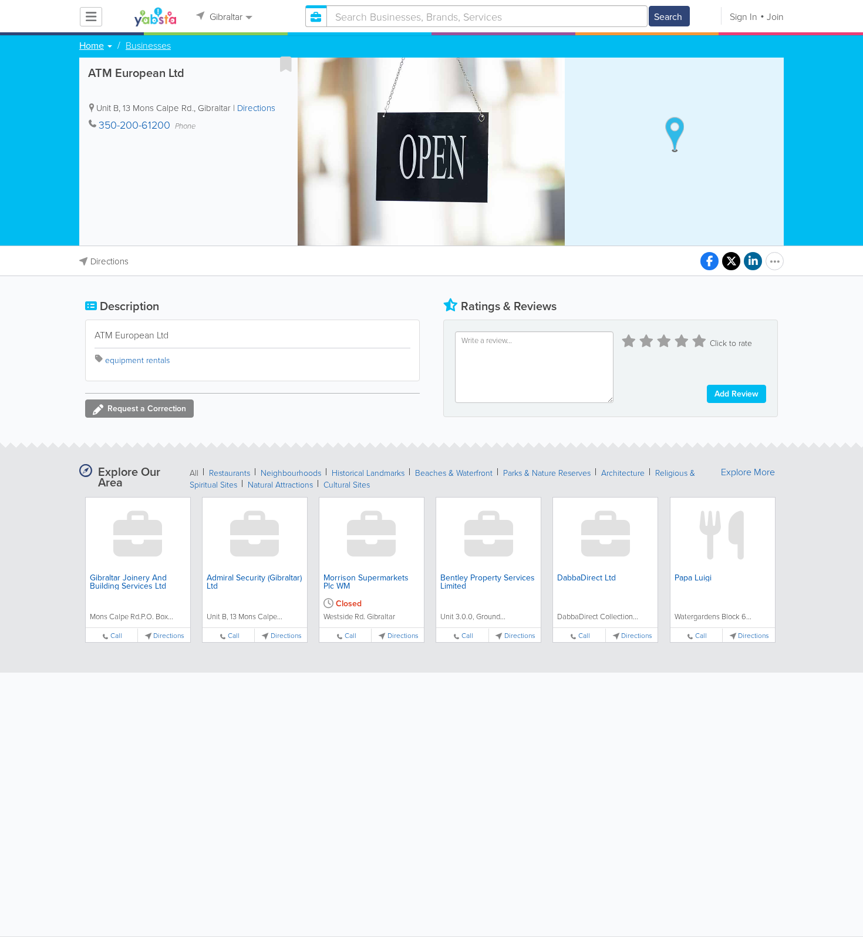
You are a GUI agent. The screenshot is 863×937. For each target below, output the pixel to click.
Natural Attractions (280, 484)
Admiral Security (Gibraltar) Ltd (254, 582)
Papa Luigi (693, 577)
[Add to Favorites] (286, 64)
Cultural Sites (346, 484)
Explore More (748, 471)
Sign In (743, 16)
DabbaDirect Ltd (586, 577)
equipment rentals (137, 359)
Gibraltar (224, 16)
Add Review (736, 393)
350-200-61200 (134, 124)
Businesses (148, 45)
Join (775, 16)
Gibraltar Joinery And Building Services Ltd (128, 582)
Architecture (623, 472)
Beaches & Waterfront (454, 472)
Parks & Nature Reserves (547, 472)
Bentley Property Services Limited (487, 582)
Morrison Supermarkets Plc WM (366, 582)
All (194, 472)
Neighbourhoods (291, 472)
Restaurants (229, 472)
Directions (256, 108)
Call (116, 635)
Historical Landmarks (368, 472)
